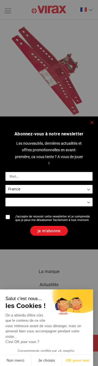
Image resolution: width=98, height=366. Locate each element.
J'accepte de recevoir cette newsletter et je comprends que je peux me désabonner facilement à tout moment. (52, 218)
